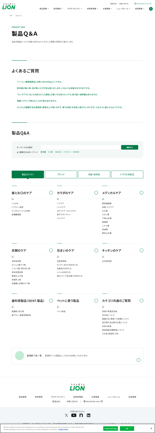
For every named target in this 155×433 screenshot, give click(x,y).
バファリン (67, 152)
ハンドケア (61, 207)
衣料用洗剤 (16, 261)
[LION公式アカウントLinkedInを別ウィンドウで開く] (88, 415)
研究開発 (39, 396)
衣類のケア (19, 250)
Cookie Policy (63, 429)
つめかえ (58, 152)
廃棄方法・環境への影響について (115, 319)
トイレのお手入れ (64, 272)
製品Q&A (113, 3)
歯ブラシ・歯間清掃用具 (21, 315)
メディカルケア (111, 193)
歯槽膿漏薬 (16, 214)
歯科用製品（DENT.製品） (28, 300)
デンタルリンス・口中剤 (21, 211)
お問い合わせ (124, 3)
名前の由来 (106, 326)
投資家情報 (78, 396)
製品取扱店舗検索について (113, 330)
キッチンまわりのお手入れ (67, 265)
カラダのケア (65, 193)
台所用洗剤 (107, 261)
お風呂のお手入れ (64, 268)
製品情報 (22, 396)
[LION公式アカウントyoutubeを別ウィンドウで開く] (73, 415)
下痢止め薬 (107, 218)
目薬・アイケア (108, 207)
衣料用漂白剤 (17, 272)
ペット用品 (61, 311)
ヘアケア (60, 203)
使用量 (43, 152)
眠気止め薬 (107, 233)
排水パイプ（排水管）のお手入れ (70, 276)
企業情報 (95, 396)
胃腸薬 (105, 222)
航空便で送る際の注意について (115, 322)
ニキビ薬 (105, 225)
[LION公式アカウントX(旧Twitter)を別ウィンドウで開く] (66, 415)
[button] (151, 9)
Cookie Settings (110, 428)
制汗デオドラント (64, 214)
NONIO (76, 152)
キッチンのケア (111, 250)
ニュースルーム (114, 396)
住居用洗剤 (61, 261)
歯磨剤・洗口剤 (18, 311)
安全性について (108, 315)
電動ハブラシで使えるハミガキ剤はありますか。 (37, 100)
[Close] (151, 428)
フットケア (61, 218)
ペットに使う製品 (68, 300)
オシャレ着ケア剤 (19, 265)
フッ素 (50, 152)
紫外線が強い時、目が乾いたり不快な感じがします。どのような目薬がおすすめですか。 (54, 88)
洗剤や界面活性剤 (109, 311)
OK (127, 428)
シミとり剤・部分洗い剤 (21, 268)
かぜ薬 (105, 211)
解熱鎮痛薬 (107, 203)
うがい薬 (105, 214)
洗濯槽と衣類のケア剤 (21, 283)
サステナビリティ (58, 396)
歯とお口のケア (22, 193)
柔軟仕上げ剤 (17, 276)
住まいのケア (65, 250)
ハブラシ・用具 (17, 207)
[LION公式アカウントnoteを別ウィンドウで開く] (81, 415)
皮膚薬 (105, 229)
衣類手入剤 (16, 279)
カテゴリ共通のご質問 (116, 300)
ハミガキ (15, 203)
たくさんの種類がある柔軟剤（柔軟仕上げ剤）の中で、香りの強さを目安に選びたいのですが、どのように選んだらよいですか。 (70, 107)
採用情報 (132, 396)
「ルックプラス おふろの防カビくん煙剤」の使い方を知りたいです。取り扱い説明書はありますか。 (57, 94)
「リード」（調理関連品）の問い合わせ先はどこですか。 (39, 81)
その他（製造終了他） (110, 333)
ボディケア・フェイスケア (66, 211)
